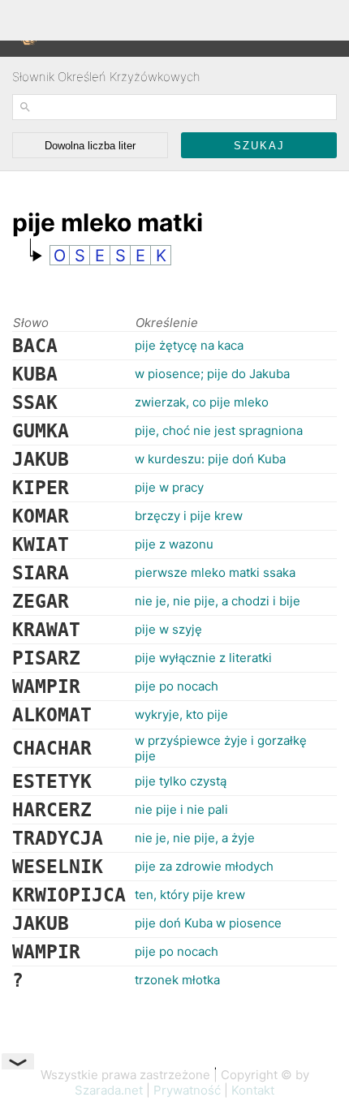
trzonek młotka (177, 979)
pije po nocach (176, 686)
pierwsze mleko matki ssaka (215, 572)
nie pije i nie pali (181, 809)
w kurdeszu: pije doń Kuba (210, 459)
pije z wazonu (174, 544)
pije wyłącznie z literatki (203, 657)
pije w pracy (169, 487)
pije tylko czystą (180, 781)
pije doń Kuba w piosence (208, 923)
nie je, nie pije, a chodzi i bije (217, 601)
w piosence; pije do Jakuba (212, 373)
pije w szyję (168, 629)
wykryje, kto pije (181, 714)
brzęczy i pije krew (189, 515)
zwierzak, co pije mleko (202, 402)
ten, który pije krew (190, 894)
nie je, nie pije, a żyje (195, 837)
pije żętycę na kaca (189, 345)
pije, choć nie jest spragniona (219, 430)
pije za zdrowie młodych (204, 866)
